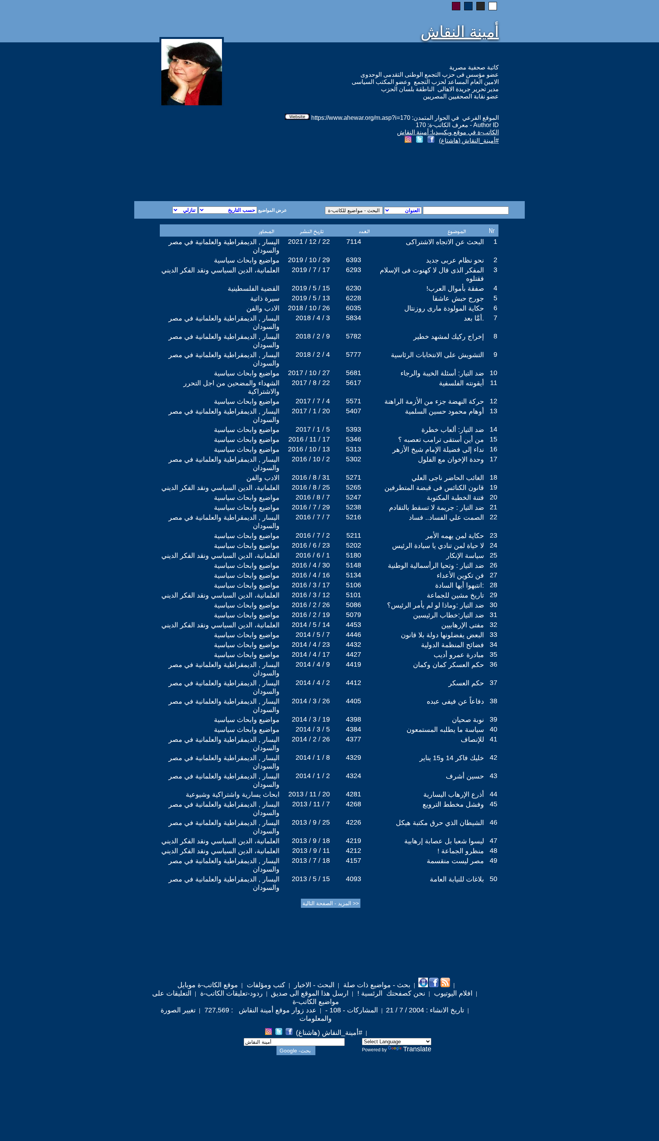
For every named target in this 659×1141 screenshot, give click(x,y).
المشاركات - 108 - (350, 1010)
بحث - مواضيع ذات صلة (375, 985)
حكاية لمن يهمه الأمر (455, 536)
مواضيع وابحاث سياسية (247, 260)
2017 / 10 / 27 (309, 373)
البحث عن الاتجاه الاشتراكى (445, 242)
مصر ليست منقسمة (455, 861)
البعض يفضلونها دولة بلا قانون (442, 635)
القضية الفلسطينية (254, 288)
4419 (353, 664)
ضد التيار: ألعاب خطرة (452, 430)
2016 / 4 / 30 (311, 565)
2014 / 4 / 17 (311, 654)
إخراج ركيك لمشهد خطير (448, 336)
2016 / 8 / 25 (311, 487)
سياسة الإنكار (465, 555)
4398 (353, 719)
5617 (353, 383)
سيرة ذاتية (265, 298)
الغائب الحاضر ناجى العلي (447, 478)
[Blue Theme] (468, 6)
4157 (353, 860)
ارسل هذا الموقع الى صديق (310, 993)
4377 (353, 739)
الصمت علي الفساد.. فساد (446, 517)
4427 (353, 654)
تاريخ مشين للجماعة (455, 595)
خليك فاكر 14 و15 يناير (452, 758)
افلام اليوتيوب (452, 993)
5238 (353, 507)
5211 (353, 535)
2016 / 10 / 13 (309, 449)
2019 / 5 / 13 (311, 298)
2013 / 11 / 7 (311, 804)
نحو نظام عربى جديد (455, 260)
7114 (353, 241)
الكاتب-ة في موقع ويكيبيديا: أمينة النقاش (448, 132)
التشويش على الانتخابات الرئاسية (437, 355)
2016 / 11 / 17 (309, 439)
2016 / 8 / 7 (313, 497)
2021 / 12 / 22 (309, 241)
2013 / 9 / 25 (311, 822)
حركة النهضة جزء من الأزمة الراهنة (434, 401)
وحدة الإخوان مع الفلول (451, 459)
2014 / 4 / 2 (313, 683)
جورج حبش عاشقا (458, 298)
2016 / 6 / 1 (313, 555)
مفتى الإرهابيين (462, 625)
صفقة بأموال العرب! (455, 288)
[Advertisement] (237, 173)
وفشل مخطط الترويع (453, 804)
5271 (353, 477)
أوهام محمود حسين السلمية (444, 411)
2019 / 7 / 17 (311, 270)
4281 (353, 794)
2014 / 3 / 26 (311, 701)
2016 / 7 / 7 (313, 517)
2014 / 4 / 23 (311, 644)
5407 (353, 411)
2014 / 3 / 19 (311, 719)
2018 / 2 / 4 (313, 354)
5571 (353, 401)
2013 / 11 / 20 (309, 794)
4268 (353, 804)
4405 (353, 701)
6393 (353, 260)
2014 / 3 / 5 (313, 729)
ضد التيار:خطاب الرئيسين (448, 615)
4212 (353, 850)
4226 (353, 822)
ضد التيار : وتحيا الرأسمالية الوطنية (436, 565)
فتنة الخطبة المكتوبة (455, 497)
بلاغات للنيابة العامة (457, 879)
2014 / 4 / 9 (313, 664)
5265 (353, 487)
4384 (353, 729)
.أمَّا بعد (474, 318)
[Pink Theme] (456, 6)
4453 (353, 625)
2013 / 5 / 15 (311, 879)
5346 (353, 439)
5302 (353, 459)
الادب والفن (263, 308)
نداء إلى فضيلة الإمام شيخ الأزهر (438, 449)
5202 (353, 545)
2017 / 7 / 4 (313, 401)
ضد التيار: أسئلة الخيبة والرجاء (442, 373)
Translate (417, 1049)
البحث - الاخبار (313, 985)
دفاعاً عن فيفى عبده (455, 701)
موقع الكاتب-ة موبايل (207, 985)
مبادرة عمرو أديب (459, 655)
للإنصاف (472, 739)
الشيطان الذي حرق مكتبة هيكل (440, 823)
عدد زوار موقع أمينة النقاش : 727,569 (260, 1010)
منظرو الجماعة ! (460, 851)
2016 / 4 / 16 (311, 575)
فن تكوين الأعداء (460, 575)
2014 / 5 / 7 (313, 634)
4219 (353, 840)
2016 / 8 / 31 (311, 477)
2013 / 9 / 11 (311, 850)
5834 (353, 318)
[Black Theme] (480, 6)
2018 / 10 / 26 (309, 308)
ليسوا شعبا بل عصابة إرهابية (444, 841)
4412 (353, 683)
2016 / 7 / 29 (311, 507)
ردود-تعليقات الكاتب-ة (230, 993)
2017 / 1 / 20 (311, 411)
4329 (353, 757)
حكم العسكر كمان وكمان (448, 665)
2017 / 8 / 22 (311, 383)
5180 (353, 555)
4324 (353, 776)
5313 (353, 449)
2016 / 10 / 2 (311, 459)
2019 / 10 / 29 (309, 260)
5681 (353, 373)
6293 (353, 270)
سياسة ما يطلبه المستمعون (445, 729)
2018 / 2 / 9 (313, 336)
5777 (353, 354)
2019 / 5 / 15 (311, 288)
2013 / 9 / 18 (311, 840)
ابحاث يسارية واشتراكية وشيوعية (233, 794)
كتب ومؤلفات (265, 985)
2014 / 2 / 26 (311, 739)
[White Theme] (493, 6)
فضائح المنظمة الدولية (452, 645)
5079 (353, 615)
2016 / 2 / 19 (311, 615)
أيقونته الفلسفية (461, 383)
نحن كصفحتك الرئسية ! (390, 993)
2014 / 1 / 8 (313, 757)
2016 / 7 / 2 (313, 535)
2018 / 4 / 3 (313, 318)
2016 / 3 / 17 (311, 585)
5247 (353, 497)
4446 (353, 634)
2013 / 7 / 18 (311, 860)
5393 (353, 429)
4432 (353, 644)
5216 (353, 517)
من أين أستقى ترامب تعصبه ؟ (441, 439)
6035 (353, 308)
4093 (353, 879)
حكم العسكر (466, 683)
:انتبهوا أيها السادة (459, 585)
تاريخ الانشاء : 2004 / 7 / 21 (425, 1010)
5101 (353, 595)
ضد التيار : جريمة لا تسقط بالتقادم (436, 507)
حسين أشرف (465, 776)
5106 (353, 585)
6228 (353, 298)
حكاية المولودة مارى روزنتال (444, 308)
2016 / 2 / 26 (311, 605)
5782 (353, 336)
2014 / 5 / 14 (311, 625)
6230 (353, 288)
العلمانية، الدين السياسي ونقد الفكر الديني (220, 270)
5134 (353, 575)
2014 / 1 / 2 (313, 776)
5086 (353, 605)
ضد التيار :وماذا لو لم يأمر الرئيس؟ (435, 605)
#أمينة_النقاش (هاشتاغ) (469, 140)
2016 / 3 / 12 (311, 595)
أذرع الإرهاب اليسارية (453, 794)
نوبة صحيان (468, 720)
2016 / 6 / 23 (311, 545)
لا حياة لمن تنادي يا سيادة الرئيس (438, 546)
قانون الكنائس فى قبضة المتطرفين (434, 488)
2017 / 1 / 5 (313, 429)
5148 (353, 565)
